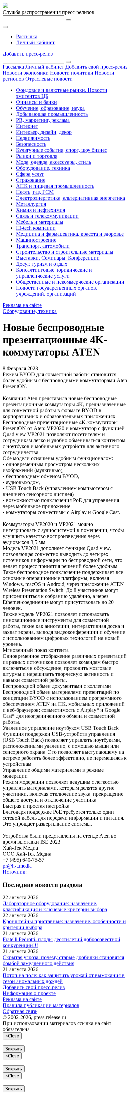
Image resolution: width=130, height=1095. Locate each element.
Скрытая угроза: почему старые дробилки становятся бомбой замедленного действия (63, 960)
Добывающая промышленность (52, 114)
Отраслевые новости (49, 79)
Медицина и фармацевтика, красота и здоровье (70, 234)
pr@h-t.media (17, 866)
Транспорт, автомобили (43, 246)
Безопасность (31, 144)
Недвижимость (33, 138)
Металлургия (31, 204)
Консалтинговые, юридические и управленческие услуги (54, 273)
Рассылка (26, 36)
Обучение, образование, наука (50, 108)
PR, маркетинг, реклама (43, 120)
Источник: (15, 872)
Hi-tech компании (36, 228)
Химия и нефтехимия (40, 210)
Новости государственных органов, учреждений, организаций (56, 291)
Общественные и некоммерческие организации (70, 282)
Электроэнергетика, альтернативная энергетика (70, 198)
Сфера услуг (30, 174)
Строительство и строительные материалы (64, 252)
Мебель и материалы (39, 222)
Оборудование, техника (43, 168)
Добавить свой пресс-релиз (96, 67)
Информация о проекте (29, 993)
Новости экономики (26, 73)
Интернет (27, 126)
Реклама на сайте (22, 305)
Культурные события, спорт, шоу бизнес (61, 150)
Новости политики (71, 73)
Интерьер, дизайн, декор (44, 132)
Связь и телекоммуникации (47, 216)
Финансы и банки (36, 102)
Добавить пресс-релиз (28, 54)
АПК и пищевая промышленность (55, 186)
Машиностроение (36, 240)
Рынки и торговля (36, 156)
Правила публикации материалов (41, 1005)
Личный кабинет (35, 42)
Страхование (30, 180)
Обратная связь (20, 1011)
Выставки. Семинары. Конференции (58, 258)
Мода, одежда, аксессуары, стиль (53, 162)
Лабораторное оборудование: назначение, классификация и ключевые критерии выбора (55, 906)
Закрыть (13, 1048)
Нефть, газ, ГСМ (35, 192)
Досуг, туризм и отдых (41, 264)
